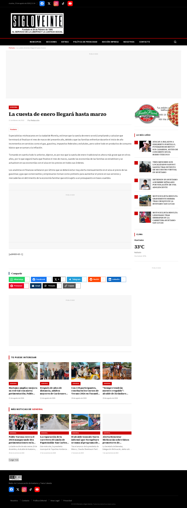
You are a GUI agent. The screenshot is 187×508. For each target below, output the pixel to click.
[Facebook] (42, 3)
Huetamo (13, 129)
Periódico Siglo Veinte (84, 504)
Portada (12, 48)
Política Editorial (40, 500)
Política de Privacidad (85, 42)
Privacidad (67, 500)
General (14, 107)
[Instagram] (56, 3)
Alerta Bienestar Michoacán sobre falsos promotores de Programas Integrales (116, 441)
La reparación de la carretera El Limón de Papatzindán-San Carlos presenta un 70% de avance (53, 442)
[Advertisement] (93, 76)
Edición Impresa (110, 42)
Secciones (51, 42)
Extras (65, 42)
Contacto (144, 42)
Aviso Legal (55, 500)
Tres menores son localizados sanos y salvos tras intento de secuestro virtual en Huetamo (165, 167)
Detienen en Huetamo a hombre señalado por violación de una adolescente (165, 183)
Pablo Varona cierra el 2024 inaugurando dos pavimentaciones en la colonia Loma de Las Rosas (21, 442)
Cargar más (13, 459)
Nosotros (129, 42)
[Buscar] (175, 42)
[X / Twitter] (49, 3)
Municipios (35, 42)
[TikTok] (63, 3)
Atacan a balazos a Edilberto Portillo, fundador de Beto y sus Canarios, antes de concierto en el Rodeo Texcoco (165, 148)
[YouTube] (70, 3)
